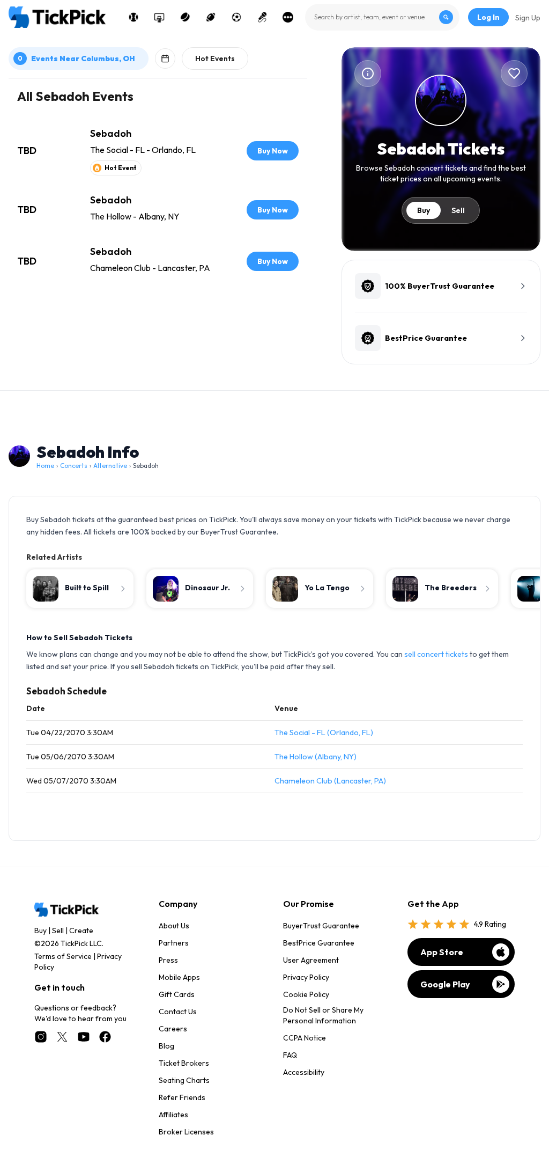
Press (168, 960)
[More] (288, 17)
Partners (174, 943)
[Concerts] (262, 17)
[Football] (210, 17)
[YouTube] (83, 1036)
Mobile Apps (179, 977)
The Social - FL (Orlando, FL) (323, 732)
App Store (441, 952)
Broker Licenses (186, 1132)
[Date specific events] (165, 58)
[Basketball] (159, 17)
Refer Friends (182, 1097)
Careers (173, 1029)
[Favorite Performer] (514, 73)
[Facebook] (105, 1036)
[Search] (446, 17)
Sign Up (527, 18)
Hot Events (215, 58)
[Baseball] (133, 17)
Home (45, 466)
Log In (488, 17)
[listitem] (158, 151)
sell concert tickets (436, 654)
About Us (174, 926)
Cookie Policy (306, 994)
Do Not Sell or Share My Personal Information (323, 1015)
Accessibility (303, 1072)
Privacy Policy (306, 977)
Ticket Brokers (184, 1063)
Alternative (110, 466)
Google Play (445, 984)
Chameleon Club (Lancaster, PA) (330, 781)
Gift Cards (177, 994)
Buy (423, 210)
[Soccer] (236, 17)
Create (81, 930)
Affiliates (173, 1114)
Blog (166, 1046)
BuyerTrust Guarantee (321, 926)
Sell (458, 210)
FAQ (290, 1055)
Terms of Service (63, 956)
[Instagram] (40, 1036)
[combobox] (382, 17)
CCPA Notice (304, 1038)
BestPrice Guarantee (318, 943)
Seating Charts (184, 1080)
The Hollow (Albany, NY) (315, 756)
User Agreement (311, 960)
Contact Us (178, 1011)
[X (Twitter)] (62, 1036)
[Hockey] (185, 17)
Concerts (73, 466)
